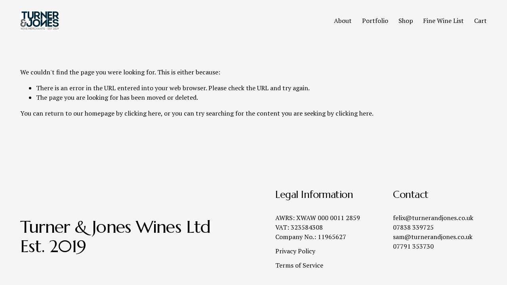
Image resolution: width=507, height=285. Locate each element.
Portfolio (375, 20)
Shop (405, 20)
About (343, 20)
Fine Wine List (443, 20)
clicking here (142, 113)
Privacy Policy (295, 251)
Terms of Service (299, 265)
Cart (480, 20)
